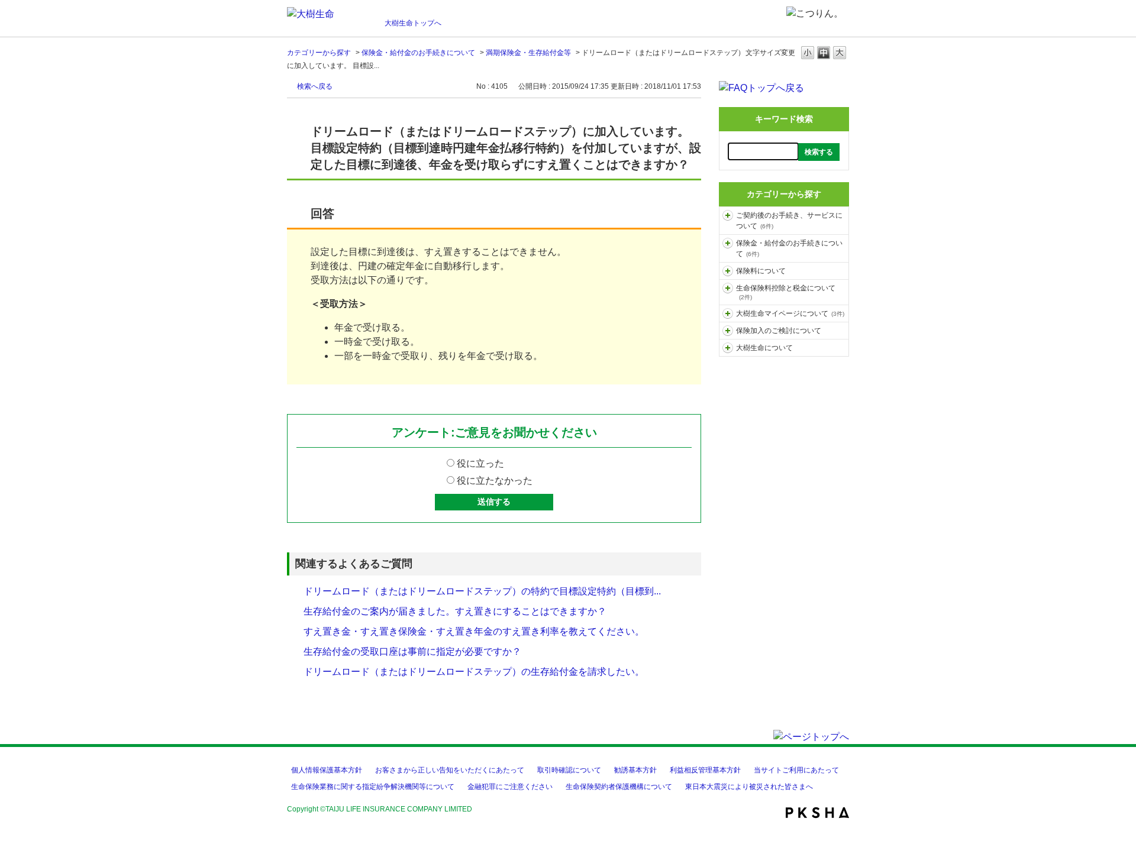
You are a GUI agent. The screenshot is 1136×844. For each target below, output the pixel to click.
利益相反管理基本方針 (705, 770)
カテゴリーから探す (319, 52)
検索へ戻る (315, 86)
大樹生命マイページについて (790, 313)
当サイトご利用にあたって (796, 770)
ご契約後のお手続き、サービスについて (789, 220)
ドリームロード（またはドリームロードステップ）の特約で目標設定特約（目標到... (482, 591)
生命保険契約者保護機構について (619, 786)
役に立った (480, 463)
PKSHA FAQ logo (817, 812)
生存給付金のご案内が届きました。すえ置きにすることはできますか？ (455, 611)
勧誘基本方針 (635, 770)
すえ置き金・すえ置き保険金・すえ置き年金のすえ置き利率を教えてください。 (474, 631)
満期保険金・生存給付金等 (528, 52)
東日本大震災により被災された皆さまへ (749, 786)
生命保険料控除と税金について (785, 292)
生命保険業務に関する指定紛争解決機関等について (372, 786)
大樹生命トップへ (413, 23)
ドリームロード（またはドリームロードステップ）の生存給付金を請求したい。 (474, 672)
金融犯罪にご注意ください (510, 786)
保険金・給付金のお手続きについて (418, 52)
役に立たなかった (494, 481)
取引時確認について (569, 770)
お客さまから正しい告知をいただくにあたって (449, 770)
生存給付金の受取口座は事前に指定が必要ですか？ (412, 651)
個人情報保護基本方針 (326, 770)
